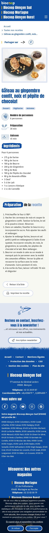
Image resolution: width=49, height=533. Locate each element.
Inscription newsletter (26, 340)
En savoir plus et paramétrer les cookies (24, 522)
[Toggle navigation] (46, 17)
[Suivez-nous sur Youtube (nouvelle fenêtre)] (23, 406)
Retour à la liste (17, 284)
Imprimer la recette (19, 293)
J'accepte (34, 528)
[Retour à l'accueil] (12, 3)
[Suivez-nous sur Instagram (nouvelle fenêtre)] (32, 406)
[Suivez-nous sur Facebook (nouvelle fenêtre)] (5, 406)
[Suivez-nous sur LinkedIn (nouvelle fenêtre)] (14, 406)
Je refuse (15, 528)
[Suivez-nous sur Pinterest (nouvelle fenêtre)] (41, 406)
